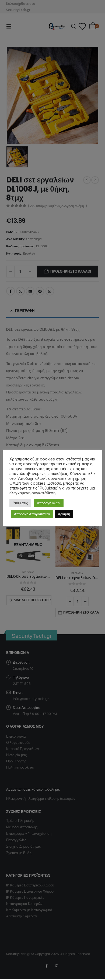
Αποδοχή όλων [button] (48, 503)
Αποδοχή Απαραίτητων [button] (32, 514)
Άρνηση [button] (64, 514)
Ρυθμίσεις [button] (20, 503)
